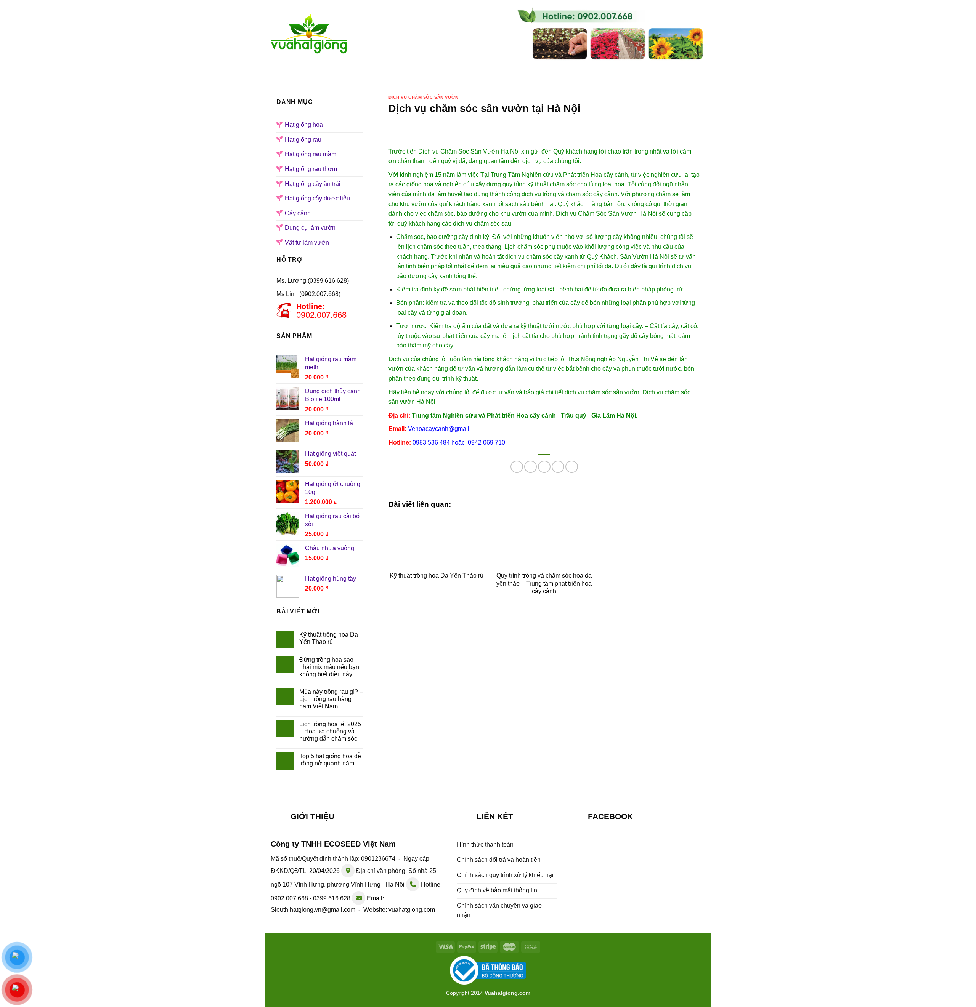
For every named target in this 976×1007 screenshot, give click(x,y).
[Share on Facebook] (516, 467)
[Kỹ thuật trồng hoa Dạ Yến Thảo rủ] (436, 541)
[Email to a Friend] (544, 467)
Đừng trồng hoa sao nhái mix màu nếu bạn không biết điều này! (329, 666)
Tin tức (620, 76)
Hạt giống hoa (427, 76)
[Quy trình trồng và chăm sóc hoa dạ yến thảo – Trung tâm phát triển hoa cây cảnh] (544, 541)
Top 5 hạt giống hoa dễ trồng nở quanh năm (330, 760)
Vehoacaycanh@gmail (438, 429)
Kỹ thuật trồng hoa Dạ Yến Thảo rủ (328, 638)
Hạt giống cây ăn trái (312, 184)
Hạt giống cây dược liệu (317, 198)
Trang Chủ (319, 76)
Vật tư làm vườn (307, 242)
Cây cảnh (298, 213)
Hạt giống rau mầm (560, 76)
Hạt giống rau (490, 76)
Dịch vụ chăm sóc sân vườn (423, 97)
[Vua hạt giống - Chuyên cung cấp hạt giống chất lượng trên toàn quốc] (309, 34)
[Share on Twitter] (530, 467)
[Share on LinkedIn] (571, 467)
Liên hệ (662, 76)
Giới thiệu (370, 76)
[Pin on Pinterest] (558, 467)
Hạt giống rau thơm (311, 169)
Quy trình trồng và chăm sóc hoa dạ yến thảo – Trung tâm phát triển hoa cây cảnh (544, 583)
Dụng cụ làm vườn (310, 227)
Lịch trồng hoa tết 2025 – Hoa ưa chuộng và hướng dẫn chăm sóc (330, 731)
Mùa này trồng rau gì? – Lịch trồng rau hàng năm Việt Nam (331, 698)
